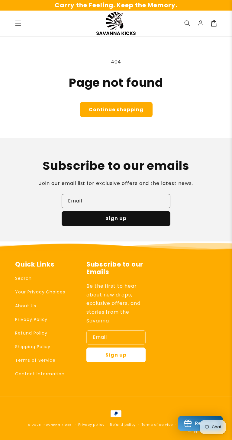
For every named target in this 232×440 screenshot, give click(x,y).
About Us (25, 306)
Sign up (116, 218)
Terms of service (157, 424)
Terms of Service (35, 360)
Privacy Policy (31, 319)
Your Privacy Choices (40, 292)
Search (23, 278)
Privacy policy (91, 424)
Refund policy (123, 424)
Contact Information (40, 374)
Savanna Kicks (58, 424)
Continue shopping (116, 109)
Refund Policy (31, 333)
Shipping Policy (32, 347)
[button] (18, 23)
